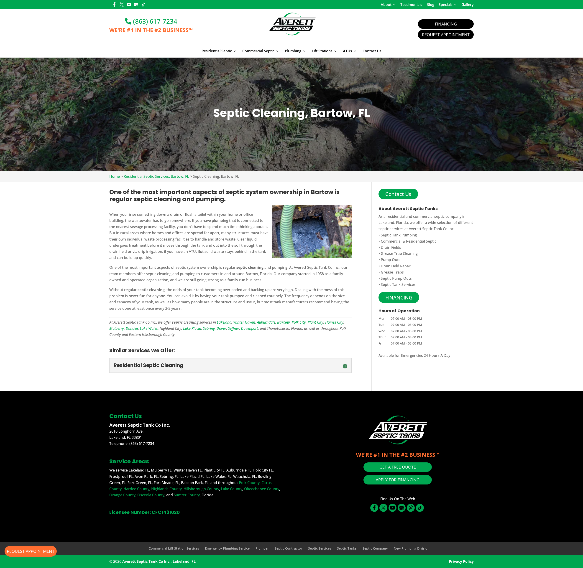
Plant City (315, 322)
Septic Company (375, 548)
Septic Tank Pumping (399, 235)
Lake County (231, 488)
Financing (446, 24)
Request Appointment (446, 34)
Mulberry (116, 328)
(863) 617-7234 (154, 21)
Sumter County (187, 494)
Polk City (299, 322)
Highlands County (166, 488)
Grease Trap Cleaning (399, 253)
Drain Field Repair (396, 266)
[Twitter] (121, 5)
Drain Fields (391, 247)
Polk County (249, 482)
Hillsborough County (201, 488)
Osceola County (150, 494)
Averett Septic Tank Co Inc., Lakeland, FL (159, 561)
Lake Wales (149, 328)
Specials (446, 4)
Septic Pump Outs (396, 278)
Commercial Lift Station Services (174, 548)
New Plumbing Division (412, 548)
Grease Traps (392, 272)
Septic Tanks (347, 548)
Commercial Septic (258, 51)
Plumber (262, 548)
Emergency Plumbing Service (227, 548)
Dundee (132, 328)
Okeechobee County (261, 488)
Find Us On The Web (397, 498)
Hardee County (136, 488)
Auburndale (266, 322)
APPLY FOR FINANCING (397, 479)
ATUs (347, 51)
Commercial (391, 241)
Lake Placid (192, 328)
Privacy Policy (461, 561)
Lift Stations (322, 51)
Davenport (249, 328)
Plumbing (293, 51)
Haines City (334, 322)
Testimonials (411, 4)
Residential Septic (217, 51)
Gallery (467, 4)
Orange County (122, 494)
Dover (221, 328)
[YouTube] (129, 5)
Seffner (233, 328)
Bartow (283, 322)
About (386, 4)
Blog (430, 4)
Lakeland (224, 322)
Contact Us (372, 51)
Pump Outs (390, 259)
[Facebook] (114, 5)
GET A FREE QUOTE (397, 467)
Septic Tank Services (398, 284)
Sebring (209, 328)
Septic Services (319, 548)
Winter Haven (244, 322)
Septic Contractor (288, 548)
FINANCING (398, 297)
